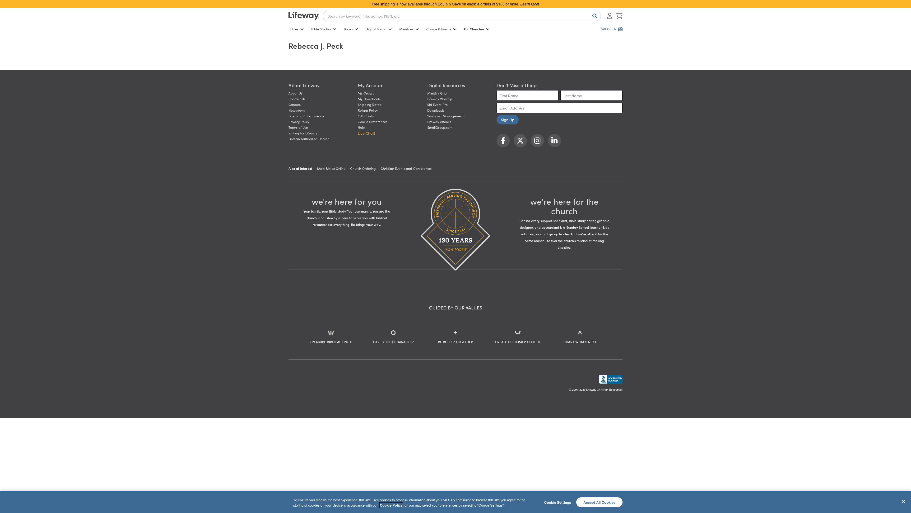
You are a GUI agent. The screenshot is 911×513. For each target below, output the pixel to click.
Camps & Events (438, 29)
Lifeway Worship (439, 98)
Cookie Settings (557, 502)
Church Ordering (363, 168)
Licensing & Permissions (306, 116)
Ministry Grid (437, 93)
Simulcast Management (445, 116)
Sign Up (507, 119)
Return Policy (368, 110)
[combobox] (462, 16)
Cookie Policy (391, 505)
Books (348, 29)
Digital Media (376, 29)
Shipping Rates (369, 104)
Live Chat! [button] (366, 133)
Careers (294, 104)
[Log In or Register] (610, 16)
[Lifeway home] (303, 16)
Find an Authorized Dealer (308, 138)
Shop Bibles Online (331, 168)
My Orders (366, 93)
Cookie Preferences (372, 121)
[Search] (594, 16)
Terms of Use (298, 127)
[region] (455, 502)
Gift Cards (366, 116)
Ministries (406, 29)
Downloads (435, 110)
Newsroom (296, 110)
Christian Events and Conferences (406, 168)
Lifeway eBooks (439, 121)
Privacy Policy (298, 121)
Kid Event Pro (437, 104)
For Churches (474, 29)
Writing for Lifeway (302, 133)
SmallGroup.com (439, 127)
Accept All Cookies (599, 502)
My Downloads (369, 98)
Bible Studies (321, 29)
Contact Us (296, 98)
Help (361, 127)
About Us (295, 93)
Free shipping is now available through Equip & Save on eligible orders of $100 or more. (455, 4)
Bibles (293, 29)
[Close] (903, 501)
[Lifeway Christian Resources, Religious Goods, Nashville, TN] (611, 379)
